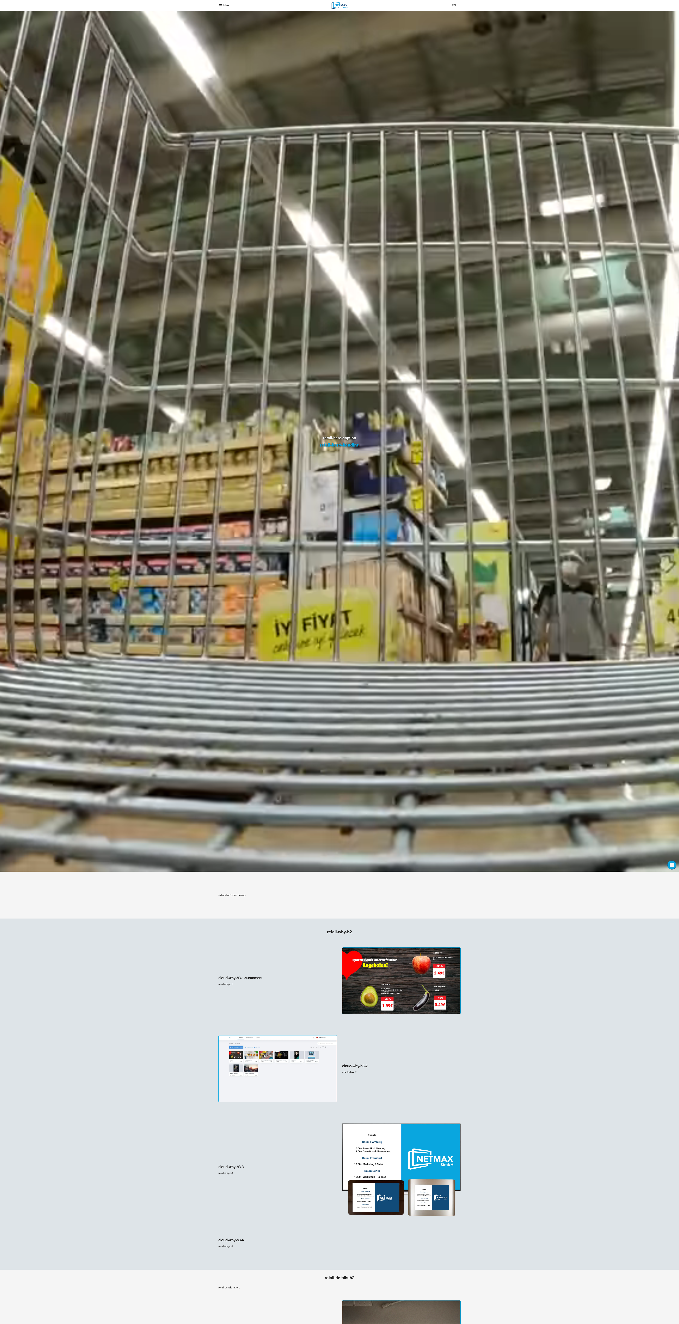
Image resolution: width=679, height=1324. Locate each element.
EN (454, 5)
